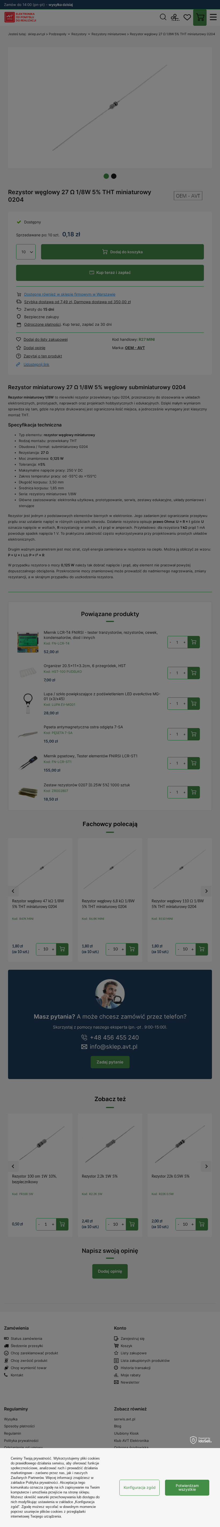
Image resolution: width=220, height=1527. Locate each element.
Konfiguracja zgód (140, 1487)
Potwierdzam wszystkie (187, 1487)
